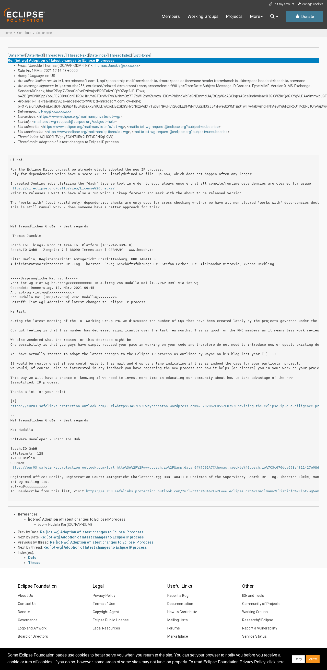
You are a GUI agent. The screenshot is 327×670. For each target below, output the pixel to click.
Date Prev (17, 55)
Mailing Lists (177, 620)
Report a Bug (178, 596)
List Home (142, 55)
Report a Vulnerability (259, 628)
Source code (44, 33)
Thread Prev (55, 55)
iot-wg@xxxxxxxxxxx (54, 111)
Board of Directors (33, 636)
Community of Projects (261, 604)
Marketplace (177, 636)
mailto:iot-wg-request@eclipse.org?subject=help (74, 122)
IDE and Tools (253, 596)
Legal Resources (106, 628)
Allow (313, 659)
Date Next (35, 55)
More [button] (255, 16)
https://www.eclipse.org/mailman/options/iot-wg (87, 132)
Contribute (24, 33)
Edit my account (283, 4)
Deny (298, 659)
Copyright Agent (106, 612)
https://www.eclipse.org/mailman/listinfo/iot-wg (83, 127)
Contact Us (27, 604)
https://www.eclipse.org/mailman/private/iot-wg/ (80, 116)
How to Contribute (182, 612)
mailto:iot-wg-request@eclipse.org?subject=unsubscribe (181, 132)
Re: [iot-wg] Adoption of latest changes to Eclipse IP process (92, 532)
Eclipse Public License (111, 620)
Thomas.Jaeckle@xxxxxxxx (115, 65)
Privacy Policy (104, 596)
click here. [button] (276, 662)
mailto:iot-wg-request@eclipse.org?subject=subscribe (174, 127)
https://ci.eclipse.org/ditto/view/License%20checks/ (62, 188)
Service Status (254, 636)
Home (8, 33)
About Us (25, 596)
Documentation (180, 604)
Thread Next (77, 55)
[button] (274, 16)
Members (171, 16)
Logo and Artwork (32, 628)
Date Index (98, 55)
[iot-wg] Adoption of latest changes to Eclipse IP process (76, 519)
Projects (234, 16)
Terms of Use (104, 604)
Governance (28, 620)
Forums (173, 628)
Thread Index (120, 55)
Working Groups (203, 16)
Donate (307, 16)
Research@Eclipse (257, 620)
